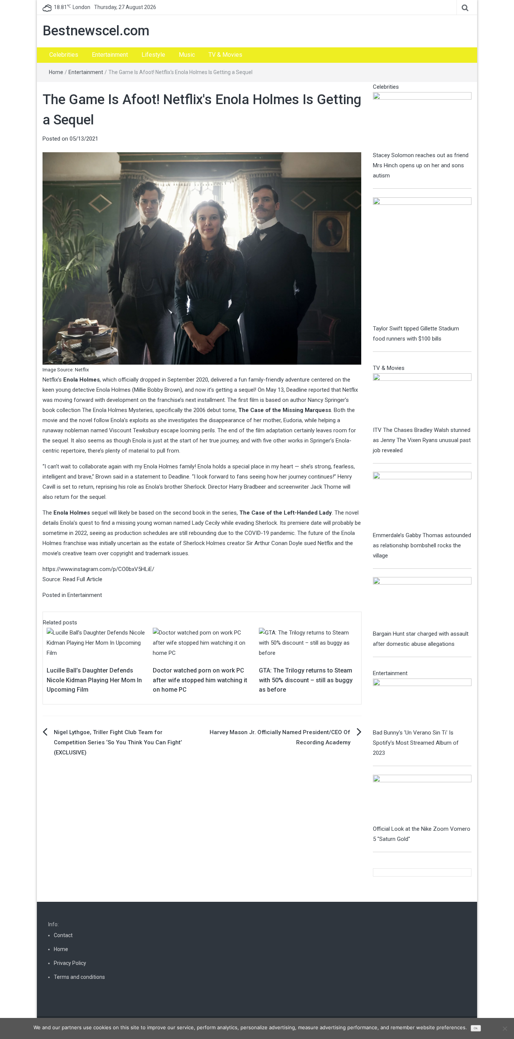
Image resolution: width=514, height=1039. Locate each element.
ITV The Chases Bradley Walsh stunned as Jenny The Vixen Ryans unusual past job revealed (422, 440)
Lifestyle (153, 54)
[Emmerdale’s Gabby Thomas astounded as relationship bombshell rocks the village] (422, 500)
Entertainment (110, 54)
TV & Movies (225, 54)
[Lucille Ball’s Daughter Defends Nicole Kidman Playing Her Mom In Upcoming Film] (96, 642)
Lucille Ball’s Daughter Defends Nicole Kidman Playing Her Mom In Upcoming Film (94, 680)
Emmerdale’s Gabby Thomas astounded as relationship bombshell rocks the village (422, 545)
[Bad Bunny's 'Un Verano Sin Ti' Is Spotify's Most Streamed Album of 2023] (422, 703)
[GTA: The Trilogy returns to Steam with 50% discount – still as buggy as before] (308, 642)
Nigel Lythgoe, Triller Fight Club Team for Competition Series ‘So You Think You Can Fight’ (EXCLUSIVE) (118, 742)
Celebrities (63, 54)
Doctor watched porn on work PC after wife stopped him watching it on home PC (200, 680)
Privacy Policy (70, 963)
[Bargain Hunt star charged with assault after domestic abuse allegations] (422, 602)
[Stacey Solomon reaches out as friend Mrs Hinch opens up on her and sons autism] (422, 120)
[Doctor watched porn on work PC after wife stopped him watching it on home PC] (202, 642)
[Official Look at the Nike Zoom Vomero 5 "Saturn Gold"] (422, 799)
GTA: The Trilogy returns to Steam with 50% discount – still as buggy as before (306, 680)
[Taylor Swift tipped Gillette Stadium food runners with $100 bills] (422, 260)
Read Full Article (82, 579)
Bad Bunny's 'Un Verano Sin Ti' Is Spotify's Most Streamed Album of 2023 (416, 742)
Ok (476, 1028)
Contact (63, 935)
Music (187, 54)
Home (56, 72)
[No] (504, 1028)
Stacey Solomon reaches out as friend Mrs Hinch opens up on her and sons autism (420, 165)
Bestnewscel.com (96, 31)
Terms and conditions (79, 977)
